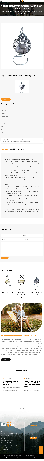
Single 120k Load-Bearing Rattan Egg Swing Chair (36, 292)
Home (3, 11)
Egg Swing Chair (23, 11)
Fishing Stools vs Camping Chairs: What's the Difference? (10, 382)
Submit (4, 257)
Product (7, 11)
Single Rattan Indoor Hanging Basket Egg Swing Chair (7, 292)
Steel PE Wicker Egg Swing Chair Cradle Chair (14, 139)
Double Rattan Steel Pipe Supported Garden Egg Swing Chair (17, 141)
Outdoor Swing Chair (14, 11)
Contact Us (5, 359)
